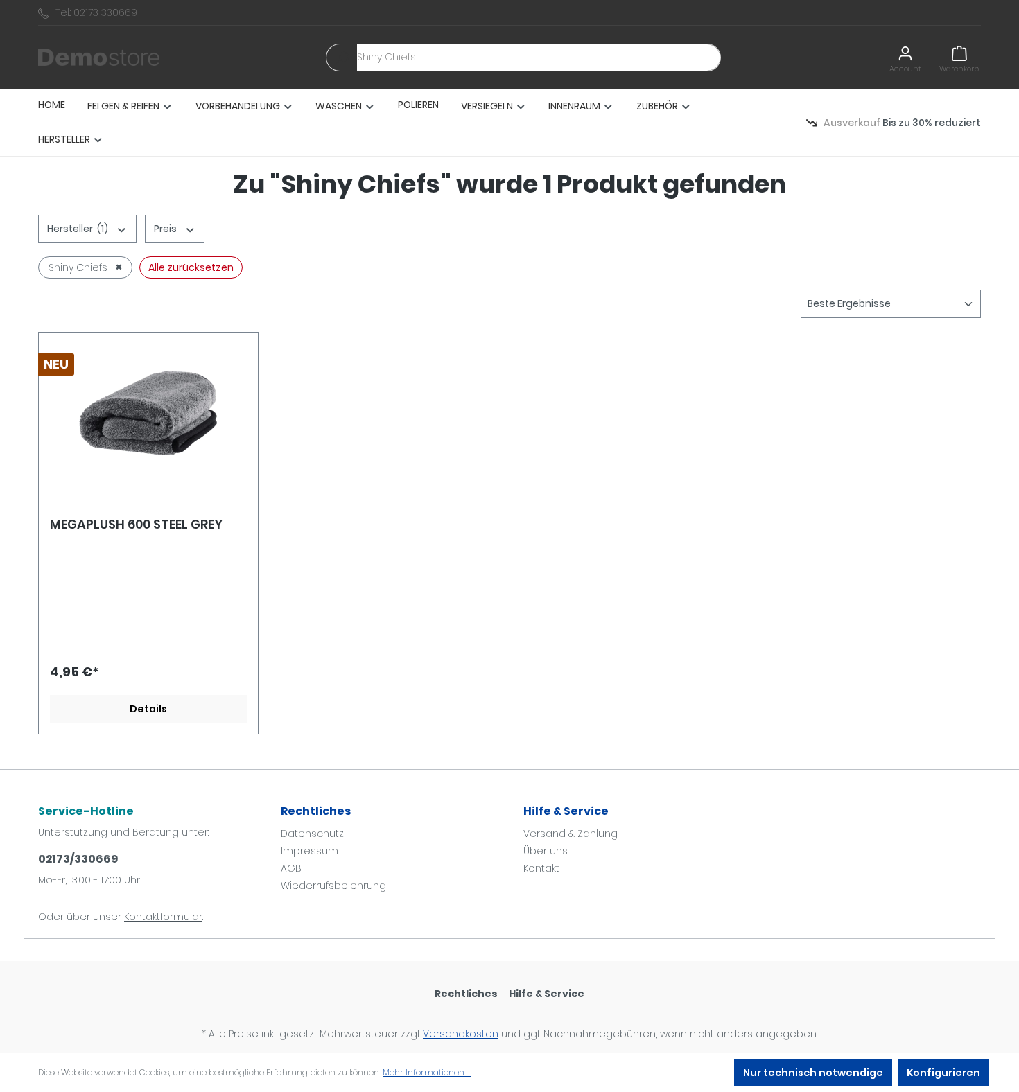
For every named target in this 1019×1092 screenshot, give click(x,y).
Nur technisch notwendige (813, 1073)
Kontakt (541, 868)
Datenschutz (312, 833)
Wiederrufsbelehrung (333, 885)
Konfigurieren (943, 1073)
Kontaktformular (163, 917)
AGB (291, 868)
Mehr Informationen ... (427, 1072)
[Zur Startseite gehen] (98, 58)
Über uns (545, 851)
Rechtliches (316, 811)
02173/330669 (78, 859)
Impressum (309, 851)
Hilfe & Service (566, 811)
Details (148, 709)
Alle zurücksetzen (191, 267)
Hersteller (77, 229)
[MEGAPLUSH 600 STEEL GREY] (148, 413)
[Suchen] (342, 57)
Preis (166, 229)
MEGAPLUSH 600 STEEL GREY (136, 525)
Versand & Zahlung (570, 833)
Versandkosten (460, 1034)
